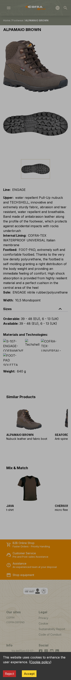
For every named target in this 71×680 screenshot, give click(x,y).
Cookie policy (40, 662)
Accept (29, 674)
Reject (9, 674)
